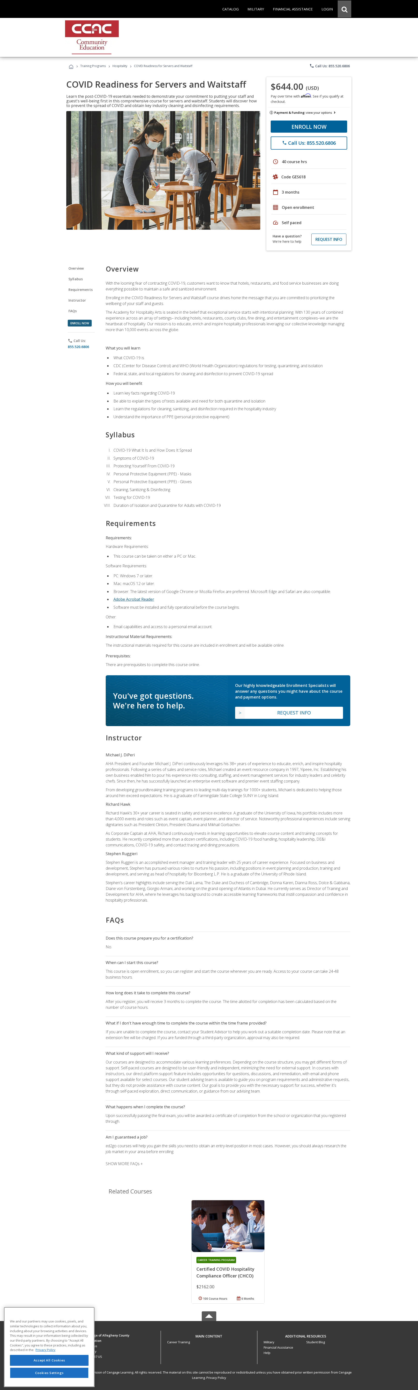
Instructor (77, 300)
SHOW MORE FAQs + (124, 1163)
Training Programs (93, 66)
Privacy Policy (216, 1377)
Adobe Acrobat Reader (133, 599)
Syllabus (75, 279)
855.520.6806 (78, 346)
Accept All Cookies (49, 1360)
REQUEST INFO (328, 239)
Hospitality (120, 66)
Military (269, 1342)
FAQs (72, 311)
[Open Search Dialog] (344, 8)
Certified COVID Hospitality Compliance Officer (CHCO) (225, 1272)
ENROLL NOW (309, 126)
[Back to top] (209, 1335)
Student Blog (315, 1342)
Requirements (80, 289)
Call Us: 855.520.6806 (329, 65)
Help (267, 1353)
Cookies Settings (49, 1372)
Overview (76, 268)
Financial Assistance (278, 1347)
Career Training (178, 1342)
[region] (49, 1347)
